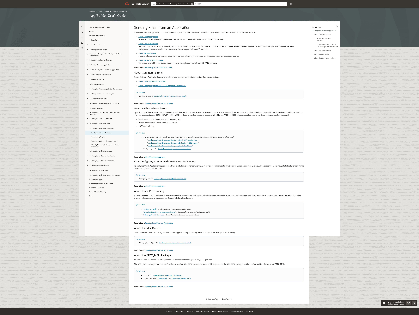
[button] (132, 3)
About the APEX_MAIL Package (150, 60)
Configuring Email (150, 209)
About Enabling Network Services (151, 81)
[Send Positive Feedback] (414, 303)
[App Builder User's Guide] (82, 37)
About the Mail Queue (147, 53)
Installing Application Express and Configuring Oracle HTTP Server (170, 146)
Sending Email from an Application (159, 103)
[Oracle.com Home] (127, 3)
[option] (325, 30)
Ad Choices (249, 311)
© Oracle (169, 311)
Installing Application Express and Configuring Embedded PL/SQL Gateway (173, 143)
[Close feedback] (384, 303)
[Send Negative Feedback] (408, 303)
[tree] (107, 111)
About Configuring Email (148, 37)
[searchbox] (240, 4)
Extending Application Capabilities (158, 67)
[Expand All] (82, 32)
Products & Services (202, 311)
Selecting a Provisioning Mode (154, 215)
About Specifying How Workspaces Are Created (159, 212)
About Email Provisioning (148, 44)
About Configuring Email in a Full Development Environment (162, 85)
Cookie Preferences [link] (236, 311)
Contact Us (189, 311)
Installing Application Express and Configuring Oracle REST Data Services (172, 140)
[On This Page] (337, 27)
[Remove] (192, 4)
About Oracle (178, 311)
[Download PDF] (82, 43)
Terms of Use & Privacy (220, 311)
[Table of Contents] (82, 27)
